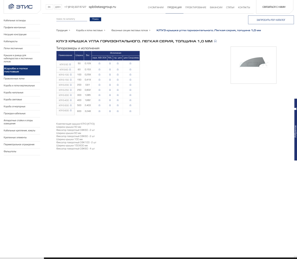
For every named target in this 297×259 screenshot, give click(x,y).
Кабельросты (10, 41)
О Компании (156, 8)
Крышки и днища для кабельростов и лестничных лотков (18, 58)
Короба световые (13, 100)
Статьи (230, 8)
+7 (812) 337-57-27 (75, 7)
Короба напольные (13, 93)
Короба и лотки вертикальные (19, 86)
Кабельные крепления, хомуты (19, 131)
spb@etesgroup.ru (102, 7)
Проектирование (195, 8)
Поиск (95, 19)
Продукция (174, 8)
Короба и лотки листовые (16, 70)
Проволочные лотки (14, 79)
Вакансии (216, 8)
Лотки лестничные (13, 48)
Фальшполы (10, 152)
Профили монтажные (15, 28)
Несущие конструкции (15, 34)
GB (295, 257)
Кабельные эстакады (15, 21)
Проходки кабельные (15, 114)
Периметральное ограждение (19, 145)
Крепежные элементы (15, 138)
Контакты (244, 8)
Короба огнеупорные (14, 107)
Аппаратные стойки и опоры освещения (18, 122)
